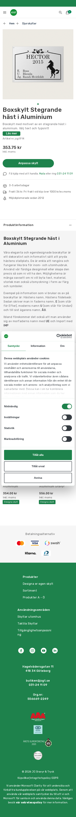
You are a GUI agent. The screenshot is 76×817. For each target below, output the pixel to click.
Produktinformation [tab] (18, 225)
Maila (42, 173)
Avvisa (38, 477)
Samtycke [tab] (14, 345)
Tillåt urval (38, 466)
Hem (11, 23)
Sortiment (30, 590)
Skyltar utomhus (29, 616)
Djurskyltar (29, 23)
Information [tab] (38, 345)
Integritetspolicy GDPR (44, 778)
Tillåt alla (38, 454)
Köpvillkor (23, 778)
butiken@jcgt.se (38, 680)
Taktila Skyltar (27, 623)
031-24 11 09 (65, 173)
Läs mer (11, 133)
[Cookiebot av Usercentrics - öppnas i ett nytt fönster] (56, 336)
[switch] (67, 417)
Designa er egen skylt (38, 583)
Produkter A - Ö (34, 597)
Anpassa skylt (28, 163)
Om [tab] (62, 345)
